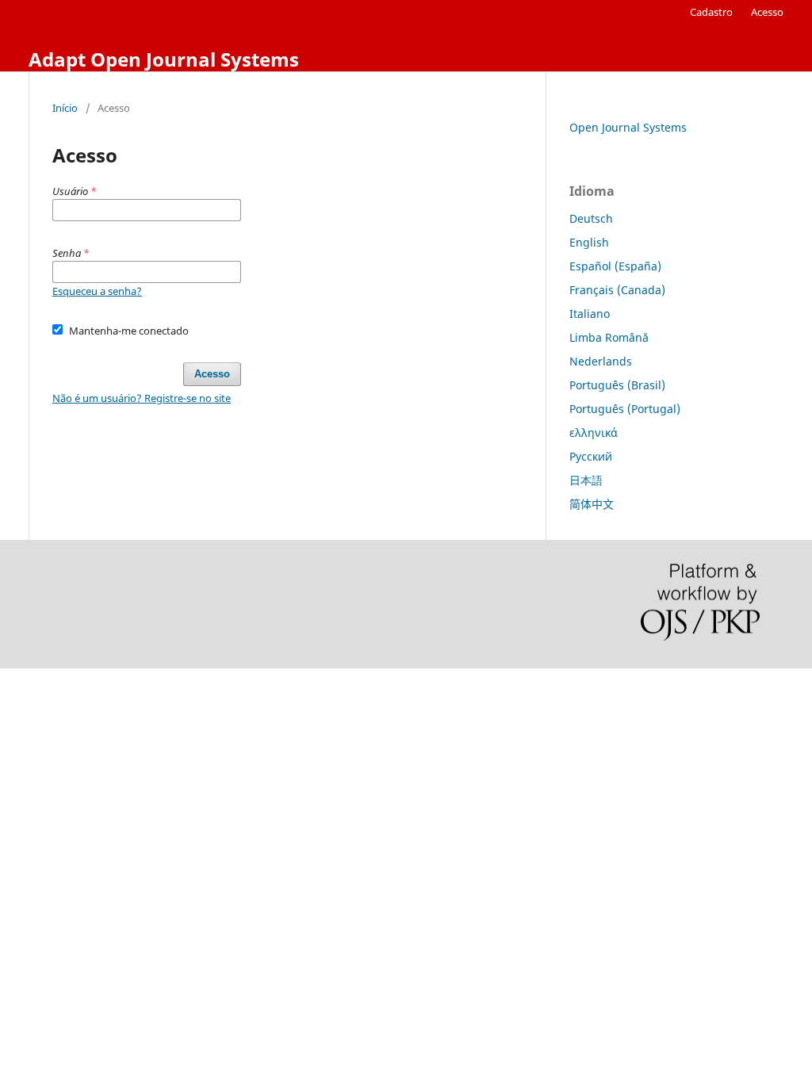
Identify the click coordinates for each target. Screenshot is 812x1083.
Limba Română (609, 337)
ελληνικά (593, 432)
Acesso (767, 12)
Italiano (589, 313)
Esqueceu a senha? (97, 291)
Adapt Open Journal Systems (164, 59)
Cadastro (711, 12)
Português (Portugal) (624, 408)
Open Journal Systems (628, 127)
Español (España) (615, 266)
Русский (590, 456)
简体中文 (591, 503)
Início (65, 108)
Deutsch (591, 218)
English (589, 242)
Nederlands (600, 361)
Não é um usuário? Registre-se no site (141, 398)
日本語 (586, 480)
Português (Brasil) (617, 384)
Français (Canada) (617, 289)
